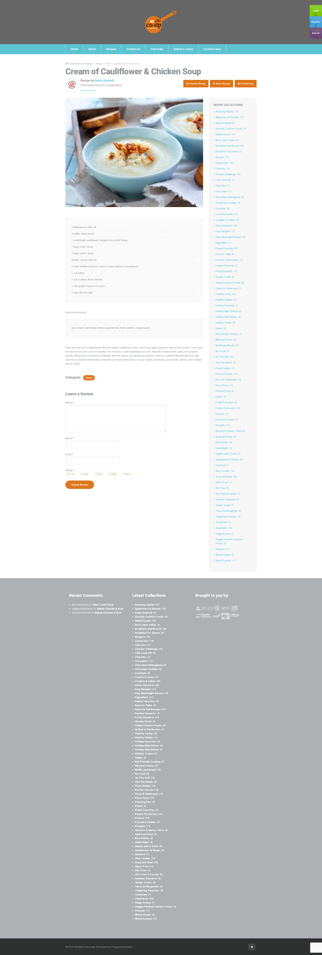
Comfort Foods (227, 214)
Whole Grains (225, 554)
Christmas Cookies (228, 202)
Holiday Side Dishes (228, 316)
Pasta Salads (225, 368)
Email (68, 454)
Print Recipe (247, 83)
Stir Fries (222, 488)
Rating (69, 470)
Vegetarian (224, 528)
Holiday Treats (225, 322)
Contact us (133, 49)
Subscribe (157, 49)
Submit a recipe (183, 49)
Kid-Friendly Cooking (229, 334)
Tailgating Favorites (228, 516)
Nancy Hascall (104, 80)
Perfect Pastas (226, 373)
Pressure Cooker (227, 419)
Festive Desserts (227, 265)
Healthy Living (225, 294)
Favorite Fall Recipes (229, 259)
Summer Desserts (227, 499)
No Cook (222, 351)
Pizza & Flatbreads (228, 379)
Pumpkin (223, 425)
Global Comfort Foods (230, 282)
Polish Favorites (226, 402)
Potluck (222, 413)
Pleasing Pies (225, 391)
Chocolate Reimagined (230, 197)
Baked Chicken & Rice (110, 608)
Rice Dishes (224, 442)
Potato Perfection (228, 408)
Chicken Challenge (228, 174)
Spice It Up (224, 482)
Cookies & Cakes (227, 219)
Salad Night (224, 448)
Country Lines (212, 49)
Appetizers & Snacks (229, 117)
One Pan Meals (226, 362)
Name (68, 438)
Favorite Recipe (197, 83)
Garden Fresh (225, 277)
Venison (222, 549)
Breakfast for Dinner (228, 151)
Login (316, 10)
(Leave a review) (88, 90)
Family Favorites (226, 248)
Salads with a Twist (228, 453)
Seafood (222, 465)
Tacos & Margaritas (228, 510)
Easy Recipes (225, 231)
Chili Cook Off (225, 180)
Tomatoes (223, 522)
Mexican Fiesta (226, 339)
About (92, 49)
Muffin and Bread (227, 345)
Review (69, 402)
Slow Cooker (225, 470)
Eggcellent (224, 242)
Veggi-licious (224, 533)
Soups (89, 377)
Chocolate (224, 191)
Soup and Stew (226, 476)
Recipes (111, 49)
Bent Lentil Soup (103, 604)
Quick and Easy (226, 436)
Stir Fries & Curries (228, 493)
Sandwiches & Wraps (229, 459)
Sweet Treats (225, 505)
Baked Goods (225, 134)
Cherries (223, 168)
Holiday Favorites (227, 305)
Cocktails (222, 208)
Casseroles (224, 162)
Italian (221, 328)
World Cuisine (225, 560)
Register (315, 22)
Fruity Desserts (226, 271)
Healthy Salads (226, 299)
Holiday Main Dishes (228, 311)
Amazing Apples (227, 111)
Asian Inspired (225, 122)
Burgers (222, 157)
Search (316, 33)
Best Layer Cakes (227, 140)
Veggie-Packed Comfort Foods (155, 906)
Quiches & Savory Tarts (230, 431)
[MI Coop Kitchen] (161, 21)
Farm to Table (225, 254)
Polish (221, 396)
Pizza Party (224, 385)
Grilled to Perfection (228, 288)
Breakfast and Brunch (230, 145)
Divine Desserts (226, 225)
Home (74, 49)
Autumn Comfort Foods (231, 128)
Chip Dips (222, 185)
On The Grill (224, 356)
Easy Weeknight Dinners (230, 237)
